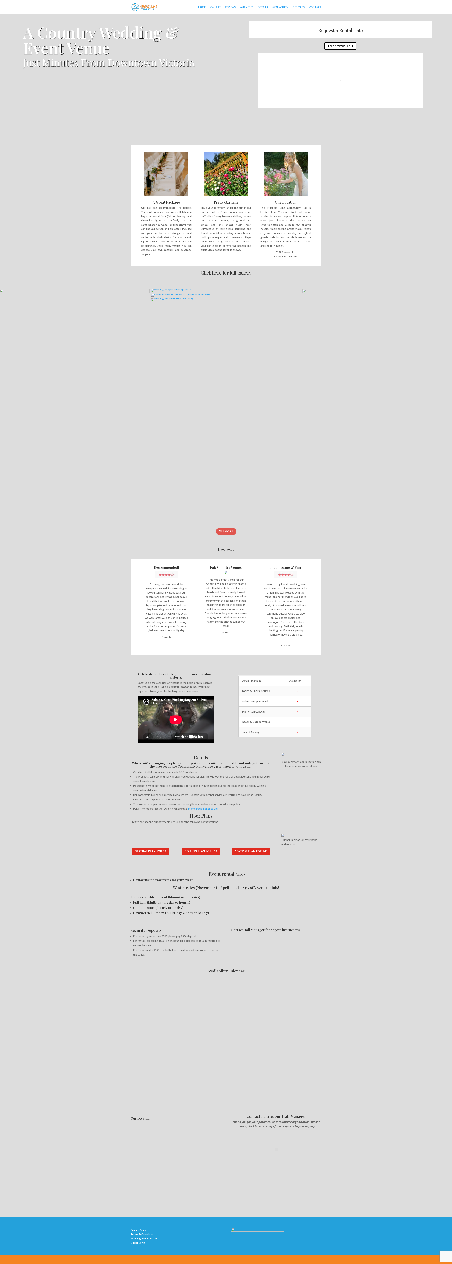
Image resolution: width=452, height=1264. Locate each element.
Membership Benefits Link (203, 808)
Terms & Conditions (142, 1234)
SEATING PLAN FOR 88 (150, 851)
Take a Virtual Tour (340, 46)
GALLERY (215, 7)
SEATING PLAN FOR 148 (251, 851)
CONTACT (315, 7)
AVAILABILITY (280, 7)
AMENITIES (246, 7)
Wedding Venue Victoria (144, 1238)
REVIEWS (230, 7)
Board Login (138, 1242)
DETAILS (263, 7)
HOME (202, 7)
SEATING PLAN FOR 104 (201, 851)
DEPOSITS (299, 7)
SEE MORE (226, 531)
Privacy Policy (138, 1230)
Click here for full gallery (226, 273)
